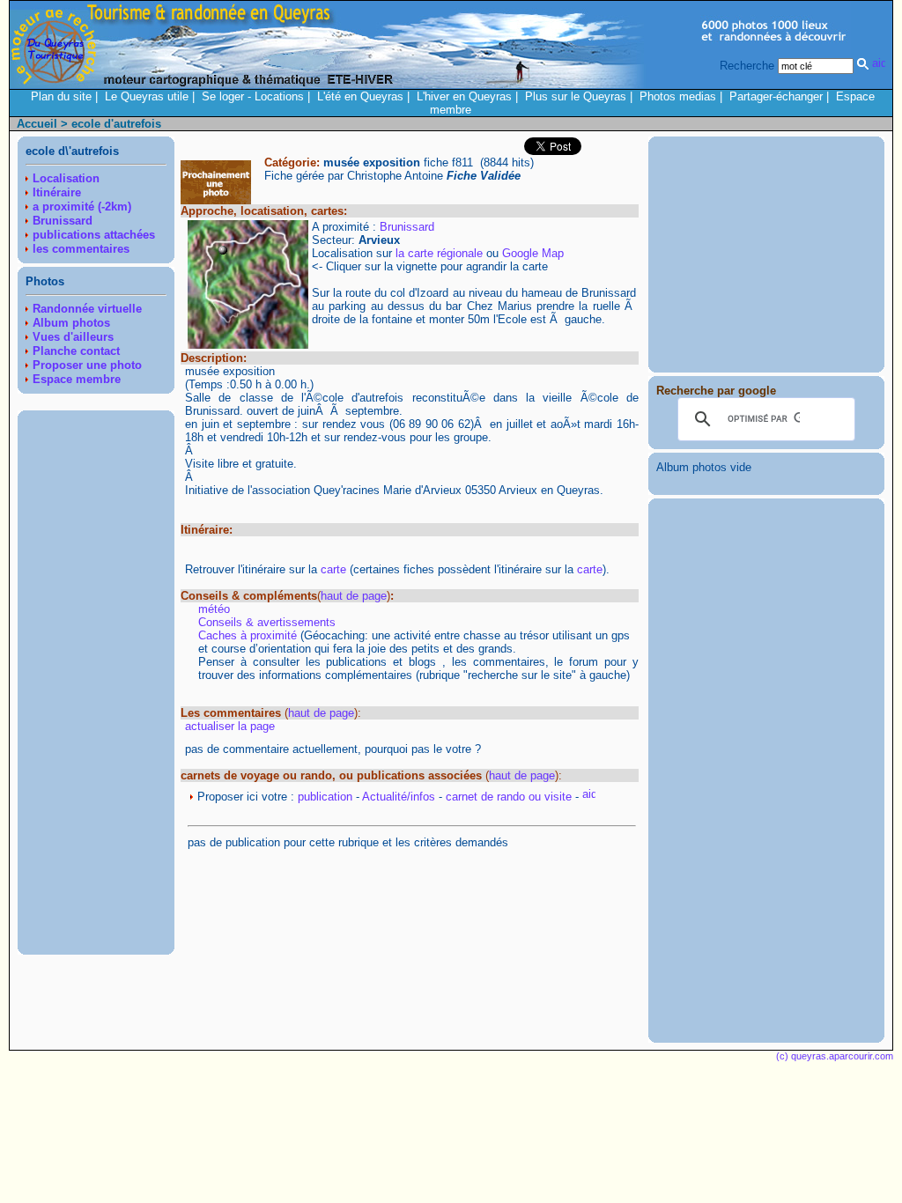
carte (333, 569)
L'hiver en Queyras (464, 96)
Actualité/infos (398, 796)
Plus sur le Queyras (575, 96)
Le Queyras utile (147, 96)
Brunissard (407, 226)
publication (325, 796)
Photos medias (678, 96)
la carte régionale (439, 253)
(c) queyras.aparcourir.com (834, 1056)
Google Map (533, 253)
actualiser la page (230, 726)
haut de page (354, 595)
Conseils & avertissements (267, 622)
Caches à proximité (247, 635)
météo (214, 609)
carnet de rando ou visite (509, 796)
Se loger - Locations (253, 96)
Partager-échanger (776, 96)
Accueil (37, 123)
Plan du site (61, 96)
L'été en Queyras (360, 96)
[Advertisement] (96, 682)
